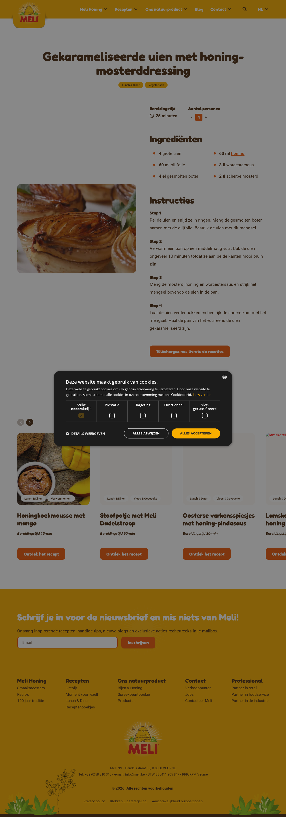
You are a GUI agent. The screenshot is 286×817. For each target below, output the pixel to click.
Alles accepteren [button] (196, 433)
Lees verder (202, 394)
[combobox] (224, 377)
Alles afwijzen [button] (146, 433)
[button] (85, 433)
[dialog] (143, 408)
